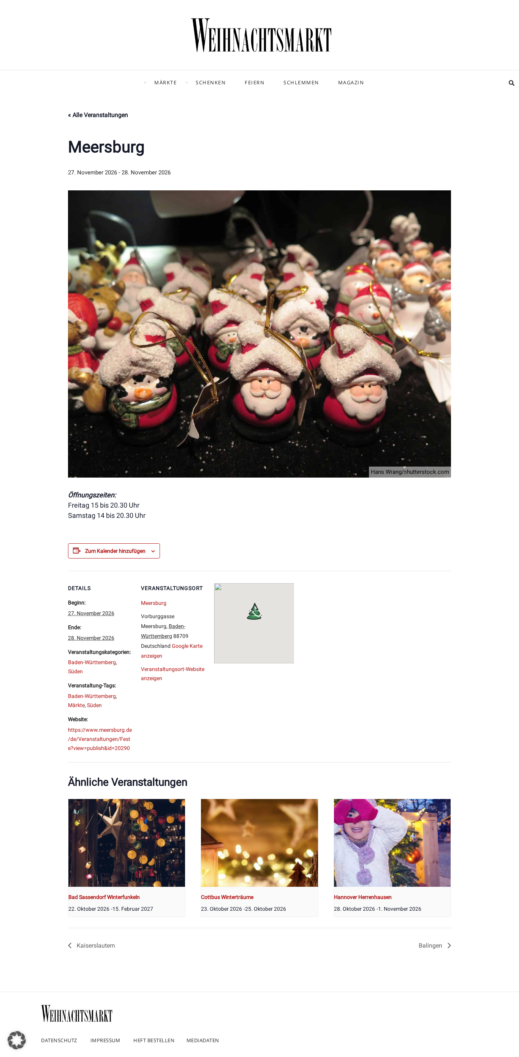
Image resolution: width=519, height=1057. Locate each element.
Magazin (351, 82)
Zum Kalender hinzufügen (115, 551)
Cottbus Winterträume (227, 897)
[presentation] (126, 842)
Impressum (105, 1040)
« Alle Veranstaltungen (98, 115)
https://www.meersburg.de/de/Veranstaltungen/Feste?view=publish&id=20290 (100, 739)
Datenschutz (59, 1040)
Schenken (211, 82)
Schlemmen (301, 82)
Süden (75, 671)
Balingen (431, 945)
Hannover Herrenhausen (363, 897)
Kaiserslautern (95, 945)
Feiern (254, 82)
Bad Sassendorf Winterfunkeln (104, 897)
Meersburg (153, 603)
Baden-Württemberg (92, 662)
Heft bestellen (153, 1040)
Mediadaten (203, 1040)
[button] (16, 1040)
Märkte (165, 82)
